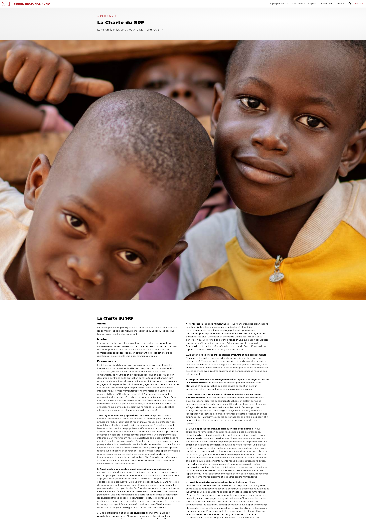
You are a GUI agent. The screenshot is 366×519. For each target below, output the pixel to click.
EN (356, 3)
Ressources (326, 3)
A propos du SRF (279, 3)
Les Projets (298, 3)
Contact (340, 3)
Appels (312, 3)
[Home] (7, 5)
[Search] (349, 3)
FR (362, 3)
